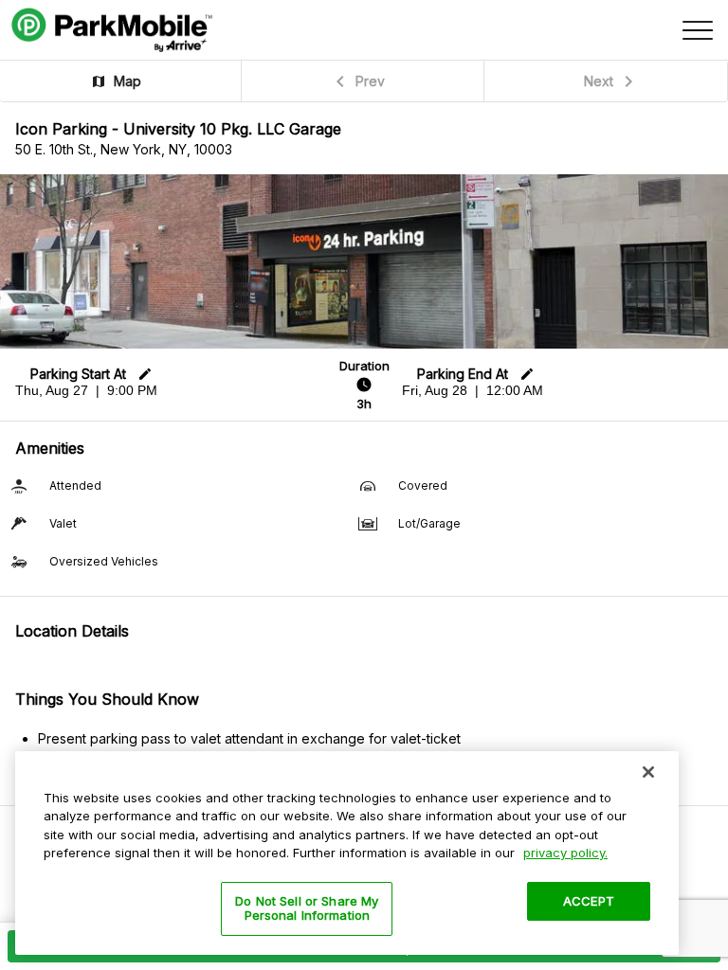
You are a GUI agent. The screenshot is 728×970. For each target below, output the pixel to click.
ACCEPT (588, 900)
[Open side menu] (697, 30)
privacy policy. (565, 852)
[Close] (648, 772)
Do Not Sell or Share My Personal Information (306, 908)
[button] (121, 81)
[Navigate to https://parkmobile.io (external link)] (112, 30)
